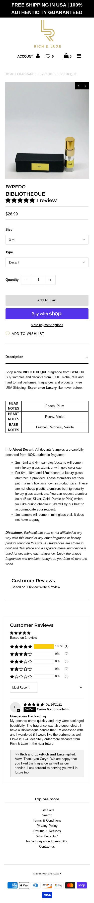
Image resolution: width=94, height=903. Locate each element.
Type (9, 252)
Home (9, 74)
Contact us (47, 846)
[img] (34, 704)
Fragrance (27, 74)
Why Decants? (47, 836)
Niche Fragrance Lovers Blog (47, 841)
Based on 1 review (23, 637)
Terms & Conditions (47, 820)
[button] (21, 200)
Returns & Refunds (47, 831)
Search (47, 815)
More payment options (47, 325)
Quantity (12, 280)
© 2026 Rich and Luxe (46, 873)
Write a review (49, 587)
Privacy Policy (47, 826)
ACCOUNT (25, 56)
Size (9, 229)
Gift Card (47, 810)
